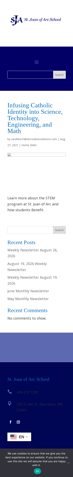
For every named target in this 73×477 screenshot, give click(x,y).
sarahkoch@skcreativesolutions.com (34, 139)
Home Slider (29, 145)
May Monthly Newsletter (28, 298)
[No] (68, 463)
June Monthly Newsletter (28, 291)
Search (59, 230)
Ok (37, 471)
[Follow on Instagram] (18, 422)
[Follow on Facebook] (10, 422)
